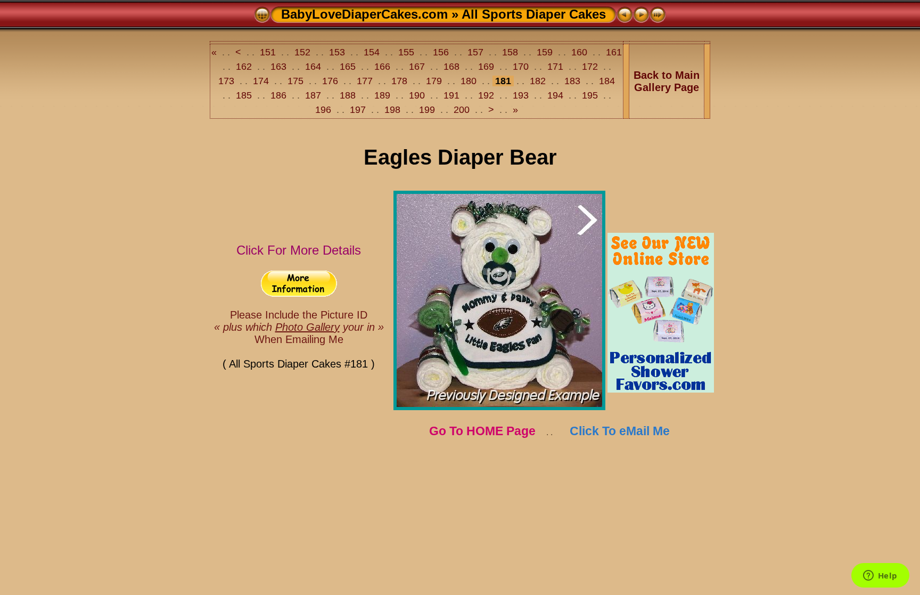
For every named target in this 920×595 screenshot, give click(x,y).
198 (392, 109)
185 (243, 95)
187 (313, 95)
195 (590, 95)
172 (590, 66)
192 (486, 95)
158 (510, 52)
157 (475, 52)
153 (337, 52)
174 (261, 81)
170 (520, 66)
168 (451, 66)
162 (243, 66)
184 (605, 81)
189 (382, 95)
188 (347, 95)
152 (302, 52)
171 (555, 66)
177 (364, 81)
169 (486, 66)
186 (278, 95)
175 (295, 81)
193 (520, 95)
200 (461, 109)
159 (544, 52)
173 (227, 81)
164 (313, 66)
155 (406, 52)
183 (572, 81)
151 (267, 52)
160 (579, 52)
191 (451, 95)
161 (612, 52)
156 (440, 52)
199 (427, 109)
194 (555, 95)
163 (278, 66)
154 (371, 52)
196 (324, 109)
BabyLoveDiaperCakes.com (364, 14)
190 (417, 95)
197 (357, 109)
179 (434, 81)
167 (417, 66)
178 (399, 81)
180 (468, 81)
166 (382, 66)
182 (537, 81)
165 (347, 66)
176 (330, 81)
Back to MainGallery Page (667, 81)
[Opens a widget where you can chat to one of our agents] (880, 576)
